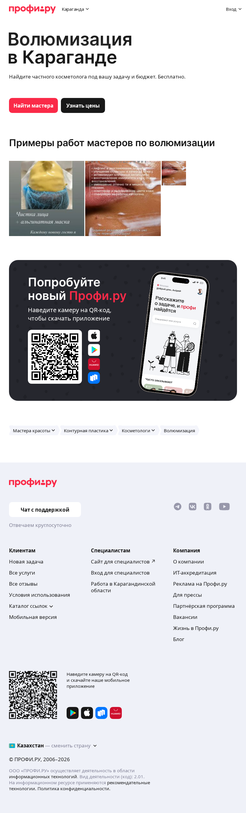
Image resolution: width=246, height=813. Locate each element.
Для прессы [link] (187, 594)
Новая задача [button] (26, 561)
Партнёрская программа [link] (204, 605)
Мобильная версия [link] (33, 616)
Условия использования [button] (39, 594)
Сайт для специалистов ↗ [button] (123, 561)
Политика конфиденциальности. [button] (74, 788)
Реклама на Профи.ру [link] (200, 583)
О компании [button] (188, 561)
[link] (33, 105)
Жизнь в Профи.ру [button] (196, 628)
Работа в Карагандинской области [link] (123, 587)
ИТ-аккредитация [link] (195, 572)
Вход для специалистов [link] (120, 572)
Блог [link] (178, 639)
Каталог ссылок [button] (28, 605)
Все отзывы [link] (23, 583)
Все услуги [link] (22, 572)
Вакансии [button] (185, 616)
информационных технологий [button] (43, 776)
